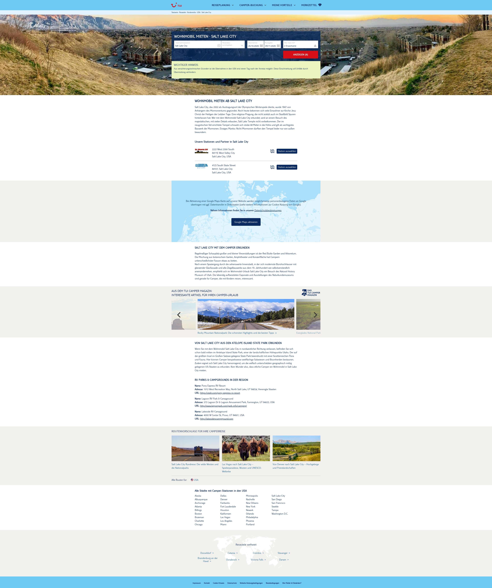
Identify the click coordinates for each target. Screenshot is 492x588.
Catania (231, 553)
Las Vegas (225, 517)
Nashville (250, 499)
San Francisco (278, 502)
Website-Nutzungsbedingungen (251, 583)
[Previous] (178, 314)
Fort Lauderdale (228, 506)
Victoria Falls (257, 559)
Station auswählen (287, 151)
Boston (198, 513)
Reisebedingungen (272, 583)
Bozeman (199, 517)
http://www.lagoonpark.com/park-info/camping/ (223, 405)
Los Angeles (226, 520)
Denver (223, 499)
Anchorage (200, 502)
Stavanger (283, 553)
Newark (249, 510)
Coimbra (257, 553)
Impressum (197, 583)
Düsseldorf (205, 553)
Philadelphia (252, 517)
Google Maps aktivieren (246, 222)
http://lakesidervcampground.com (216, 418)
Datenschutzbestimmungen (267, 210)
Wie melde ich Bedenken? (291, 583)
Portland (250, 524)
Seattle (275, 506)
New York (250, 506)
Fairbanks (225, 502)
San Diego (277, 499)
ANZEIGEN (300, 54)
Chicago (199, 524)
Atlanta (198, 506)
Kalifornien (225, 513)
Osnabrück (231, 559)
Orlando (250, 513)
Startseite (175, 12)
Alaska (198, 495)
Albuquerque (201, 499)
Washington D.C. (280, 513)
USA (195, 480)
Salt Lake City (278, 495)
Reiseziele (182, 12)
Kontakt (207, 583)
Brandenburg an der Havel (208, 560)
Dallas (223, 495)
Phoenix (250, 520)
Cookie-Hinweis (218, 583)
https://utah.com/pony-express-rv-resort (220, 392)
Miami (223, 524)
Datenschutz (232, 583)
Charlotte (199, 520)
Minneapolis (252, 495)
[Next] (314, 314)
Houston (224, 510)
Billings (198, 510)
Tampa (275, 510)
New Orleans (252, 502)
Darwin (282, 559)
